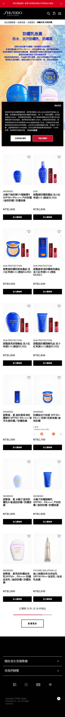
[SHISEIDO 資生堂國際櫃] (12, 13)
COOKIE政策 (32, 130)
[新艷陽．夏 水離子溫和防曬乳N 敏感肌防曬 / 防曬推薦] (17, 472)
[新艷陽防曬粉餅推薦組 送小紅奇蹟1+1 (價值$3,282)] (17, 242)
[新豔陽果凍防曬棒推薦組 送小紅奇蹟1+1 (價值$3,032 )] (47, 242)
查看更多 (32, 623)
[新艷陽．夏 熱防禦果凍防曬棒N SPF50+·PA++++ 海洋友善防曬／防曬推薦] (17, 388)
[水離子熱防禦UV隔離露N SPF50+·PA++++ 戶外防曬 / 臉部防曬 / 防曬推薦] (17, 168)
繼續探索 (57, 105)
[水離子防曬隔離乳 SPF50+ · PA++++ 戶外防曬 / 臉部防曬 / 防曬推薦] (47, 472)
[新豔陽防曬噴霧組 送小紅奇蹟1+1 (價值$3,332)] (47, 168)
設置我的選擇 (20, 138)
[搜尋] (48, 14)
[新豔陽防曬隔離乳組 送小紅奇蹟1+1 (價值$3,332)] (47, 317)
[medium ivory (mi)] (42, 434)
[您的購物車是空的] (54, 13)
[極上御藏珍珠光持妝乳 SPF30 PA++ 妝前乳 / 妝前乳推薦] (47, 547)
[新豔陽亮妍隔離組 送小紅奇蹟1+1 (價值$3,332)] (17, 317)
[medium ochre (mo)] (53, 434)
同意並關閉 (42, 138)
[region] (32, 124)
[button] (4, 4)
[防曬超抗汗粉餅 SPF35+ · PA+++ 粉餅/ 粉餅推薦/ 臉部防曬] (47, 388)
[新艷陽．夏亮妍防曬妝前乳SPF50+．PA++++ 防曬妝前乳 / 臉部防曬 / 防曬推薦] (17, 547)
